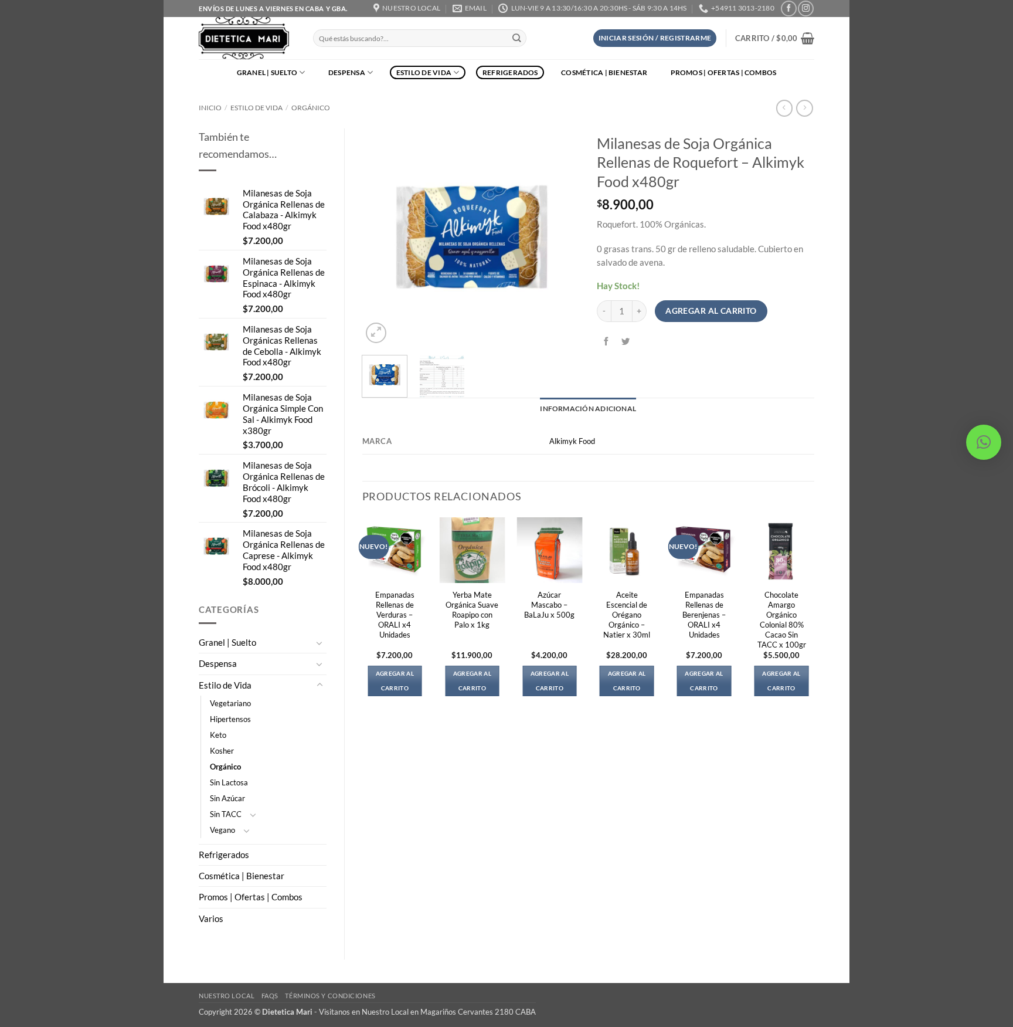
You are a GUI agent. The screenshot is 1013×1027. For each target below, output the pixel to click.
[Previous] (381, 237)
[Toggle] (319, 642)
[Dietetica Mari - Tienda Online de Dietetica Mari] (247, 38)
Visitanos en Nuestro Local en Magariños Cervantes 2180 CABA (427, 1011)
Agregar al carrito (711, 311)
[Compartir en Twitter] (626, 341)
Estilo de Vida (423, 72)
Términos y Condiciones (330, 995)
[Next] (560, 237)
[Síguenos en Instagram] (805, 8)
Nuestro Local (226, 995)
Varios (211, 919)
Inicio (210, 107)
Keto (218, 735)
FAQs (269, 995)
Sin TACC (226, 814)
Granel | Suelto (267, 72)
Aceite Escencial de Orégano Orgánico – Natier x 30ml (626, 614)
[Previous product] (804, 108)
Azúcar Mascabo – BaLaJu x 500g (549, 604)
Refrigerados (510, 72)
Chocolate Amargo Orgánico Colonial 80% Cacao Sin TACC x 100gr (781, 619)
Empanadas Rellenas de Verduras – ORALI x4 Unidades (394, 614)
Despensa (346, 72)
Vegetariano (230, 703)
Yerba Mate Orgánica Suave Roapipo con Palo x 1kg (472, 609)
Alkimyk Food (572, 441)
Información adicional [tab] (588, 408)
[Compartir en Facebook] (607, 341)
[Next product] (784, 108)
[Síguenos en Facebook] (788, 8)
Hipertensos (230, 719)
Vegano (222, 830)
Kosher (222, 750)
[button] (655, 38)
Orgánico (310, 107)
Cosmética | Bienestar (604, 72)
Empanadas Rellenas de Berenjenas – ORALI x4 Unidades (704, 614)
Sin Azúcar (227, 798)
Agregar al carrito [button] (395, 681)
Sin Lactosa (229, 782)
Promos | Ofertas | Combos (724, 72)
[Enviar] (517, 38)
